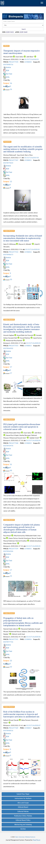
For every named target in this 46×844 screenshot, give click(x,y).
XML (8, 77)
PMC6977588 (13, 443)
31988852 (28, 252)
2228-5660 (23, 32)
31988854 (28, 443)
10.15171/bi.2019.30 (31, 157)
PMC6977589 (13, 728)
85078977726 (8, 642)
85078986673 (8, 254)
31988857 (28, 728)
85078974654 (8, 163)
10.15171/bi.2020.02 (32, 249)
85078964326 (8, 551)
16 (10, 83)
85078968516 (8, 730)
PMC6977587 (13, 160)
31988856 (28, 639)
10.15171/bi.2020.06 (33, 637)
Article (8, 67)
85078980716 (8, 64)
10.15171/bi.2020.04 (33, 440)
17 (10, 367)
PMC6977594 (13, 548)
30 (10, 470)
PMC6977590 (13, 62)
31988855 (28, 548)
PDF (7, 70)
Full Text (9, 74)
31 (10, 464)
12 (10, 181)
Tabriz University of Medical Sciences (25, 837)
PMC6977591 (13, 639)
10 (10, 279)
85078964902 (8, 348)
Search (23, 29)
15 (10, 576)
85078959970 (8, 445)
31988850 (28, 62)
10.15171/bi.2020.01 (31, 59)
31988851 (28, 160)
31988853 (28, 345)
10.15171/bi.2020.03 (33, 343)
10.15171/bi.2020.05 (33, 546)
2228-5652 (10, 32)
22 (10, 661)
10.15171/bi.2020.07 (33, 725)
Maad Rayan (36, 840)
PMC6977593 (13, 345)
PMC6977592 (13, 252)
